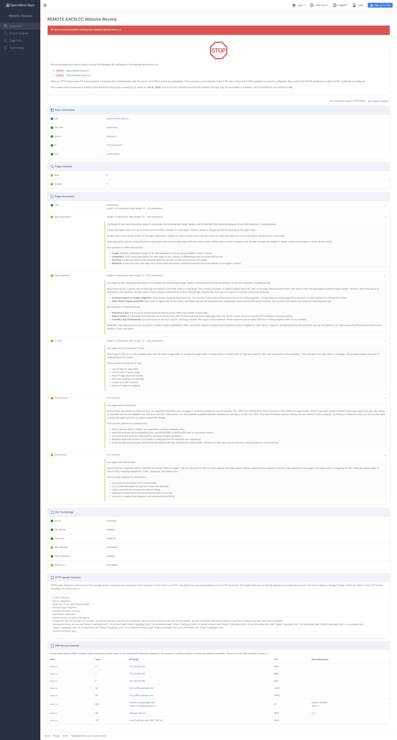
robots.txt (111, 538)
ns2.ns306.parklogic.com (141, 688)
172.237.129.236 (137, 673)
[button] (247, 206)
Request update (380, 101)
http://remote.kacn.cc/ (77, 70)
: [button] (56, 205)
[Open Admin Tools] (20, 5)
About (47, 735)
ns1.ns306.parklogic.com (141, 695)
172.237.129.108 (137, 681)
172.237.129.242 (137, 666)
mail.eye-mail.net (137, 713)
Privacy (56, 735)
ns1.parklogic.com (146, 702)
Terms (65, 735)
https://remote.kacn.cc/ (78, 75)
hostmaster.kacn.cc (146, 706)
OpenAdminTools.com (81, 735)
